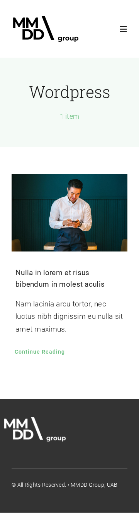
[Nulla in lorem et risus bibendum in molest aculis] (69, 212)
